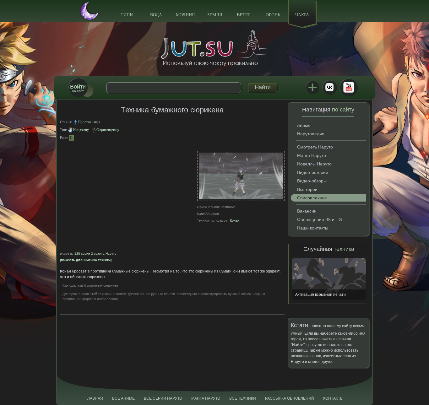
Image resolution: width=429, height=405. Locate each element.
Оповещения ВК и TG (319, 219)
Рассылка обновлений (289, 398)
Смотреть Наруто (315, 146)
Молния (185, 15)
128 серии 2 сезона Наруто (95, 253)
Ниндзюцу (81, 130)
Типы (127, 15)
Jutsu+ (312, 87)
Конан (234, 220)
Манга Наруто (311, 155)
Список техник (312, 197)
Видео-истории (312, 172)
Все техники (242, 398)
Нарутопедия (310, 133)
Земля (214, 15)
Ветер (244, 15)
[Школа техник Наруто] (214, 48)
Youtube (348, 87)
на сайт (78, 88)
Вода (156, 15)
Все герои (307, 189)
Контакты (333, 398)
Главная (94, 398)
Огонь (273, 15)
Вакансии (307, 210)
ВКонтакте (329, 87)
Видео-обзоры (312, 180)
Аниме (304, 125)
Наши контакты (312, 227)
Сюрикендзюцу (107, 130)
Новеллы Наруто (314, 163)
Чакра (302, 15)
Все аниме (123, 398)
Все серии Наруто (163, 398)
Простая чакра (89, 122)
